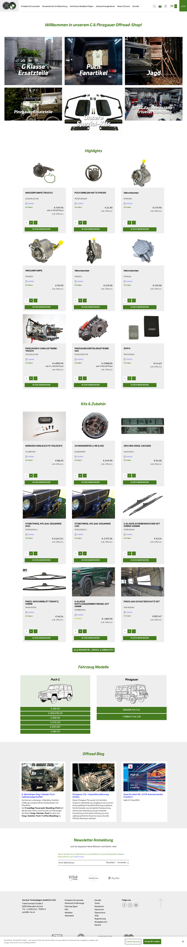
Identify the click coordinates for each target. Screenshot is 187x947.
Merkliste (69, 913)
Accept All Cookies (152, 941)
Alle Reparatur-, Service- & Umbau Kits (93, 650)
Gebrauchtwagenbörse (105, 6)
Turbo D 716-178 (132, 717)
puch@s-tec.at (28, 912)
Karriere (98, 925)
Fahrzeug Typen (71, 906)
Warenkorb (69, 916)
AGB (96, 916)
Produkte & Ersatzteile (30, 6)
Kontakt (136, 6)
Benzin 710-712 (131, 710)
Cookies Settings (133, 941)
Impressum (99, 909)
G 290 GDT (55, 727)
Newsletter (99, 906)
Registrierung (100, 919)
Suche (97, 903)
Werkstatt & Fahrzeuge (74, 903)
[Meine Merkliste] (165, 6)
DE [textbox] (172, 6)
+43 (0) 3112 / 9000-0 (36, 909)
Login (183, 6)
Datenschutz (79, 857)
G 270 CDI (55, 722)
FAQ (66, 909)
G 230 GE (55, 709)
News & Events (123, 6)
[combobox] (173, 6)
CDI (55, 732)
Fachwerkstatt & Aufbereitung (54, 6)
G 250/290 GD (55, 713)
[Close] (183, 941)
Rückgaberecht (101, 922)
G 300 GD (55, 718)
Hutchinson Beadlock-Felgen (81, 6)
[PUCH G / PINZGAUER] (9, 5)
